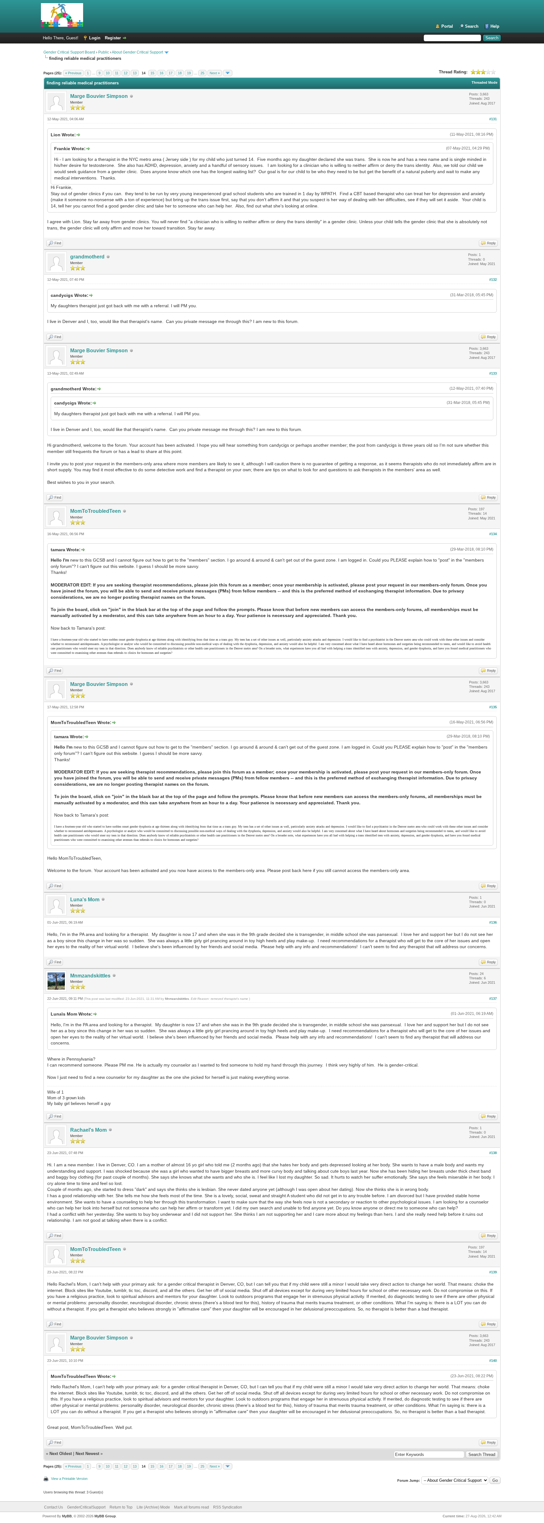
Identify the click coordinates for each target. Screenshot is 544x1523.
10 (108, 73)
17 (171, 73)
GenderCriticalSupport (86, 1507)
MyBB (67, 1516)
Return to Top (121, 1507)
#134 (493, 534)
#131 (493, 119)
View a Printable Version (69, 1479)
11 (116, 73)
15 (152, 73)
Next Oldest (60, 1453)
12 (126, 73)
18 (180, 73)
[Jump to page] (227, 73)
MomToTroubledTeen (95, 511)
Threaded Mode (484, 82)
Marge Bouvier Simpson (99, 96)
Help (494, 26)
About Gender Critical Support (137, 52)
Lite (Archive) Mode (153, 1507)
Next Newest (87, 1453)
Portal (447, 26)
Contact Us (53, 1507)
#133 (493, 373)
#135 (493, 707)
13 (135, 73)
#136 (493, 922)
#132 (493, 279)
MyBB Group (105, 1516)
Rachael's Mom (88, 1130)
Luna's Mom (84, 899)
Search (472, 26)
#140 (493, 1360)
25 (202, 73)
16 (161, 73)
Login (94, 38)
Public (103, 52)
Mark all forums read (191, 1507)
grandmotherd (87, 256)
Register (113, 38)
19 (189, 73)
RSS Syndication (227, 1507)
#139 (493, 1272)
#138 (493, 1153)
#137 (493, 998)
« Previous (73, 73)
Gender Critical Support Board (69, 52)
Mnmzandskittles (90, 975)
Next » (215, 73)
